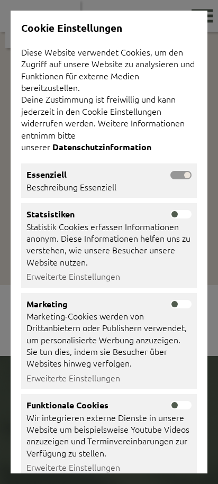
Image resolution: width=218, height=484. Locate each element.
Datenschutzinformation (102, 146)
